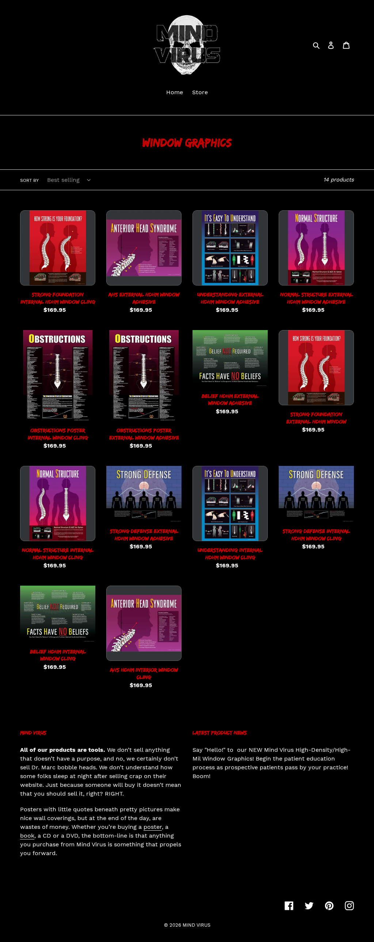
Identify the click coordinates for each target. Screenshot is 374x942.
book (27, 835)
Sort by (29, 180)
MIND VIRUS (196, 925)
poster (153, 826)
